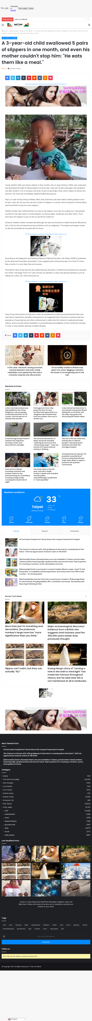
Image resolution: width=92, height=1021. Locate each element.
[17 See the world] (18, 25)
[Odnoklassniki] (45, 78)
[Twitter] (13, 78)
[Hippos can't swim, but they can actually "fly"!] (24, 655)
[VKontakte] (39, 78)
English (14, 1019)
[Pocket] (50, 78)
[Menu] (3, 25)
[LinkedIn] (18, 78)
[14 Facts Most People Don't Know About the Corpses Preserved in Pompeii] (11, 542)
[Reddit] (34, 78)
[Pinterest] (29, 78)
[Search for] (89, 25)
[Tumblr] (23, 78)
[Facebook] (7, 78)
